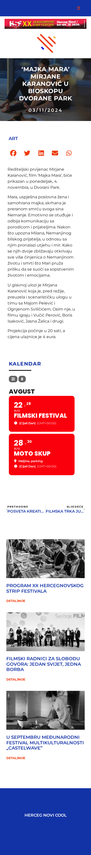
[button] (13, 153)
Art (13, 138)
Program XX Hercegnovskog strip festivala (45, 588)
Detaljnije (15, 601)
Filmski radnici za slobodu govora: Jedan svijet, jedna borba (43, 664)
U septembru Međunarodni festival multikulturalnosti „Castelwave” (45, 743)
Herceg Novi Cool (46, 815)
